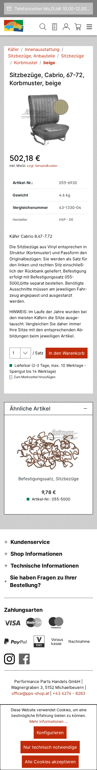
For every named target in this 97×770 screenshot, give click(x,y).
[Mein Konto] (66, 26)
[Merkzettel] (54, 26)
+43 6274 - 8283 (69, 693)
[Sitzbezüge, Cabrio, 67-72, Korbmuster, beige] (48, 119)
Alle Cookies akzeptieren (50, 761)
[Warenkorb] (78, 26)
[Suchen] (43, 26)
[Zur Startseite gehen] (14, 26)
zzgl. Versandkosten (42, 166)
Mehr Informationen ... (48, 721)
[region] (48, 119)
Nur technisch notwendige (50, 747)
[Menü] (88, 26)
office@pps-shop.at (30, 693)
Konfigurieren (50, 732)
